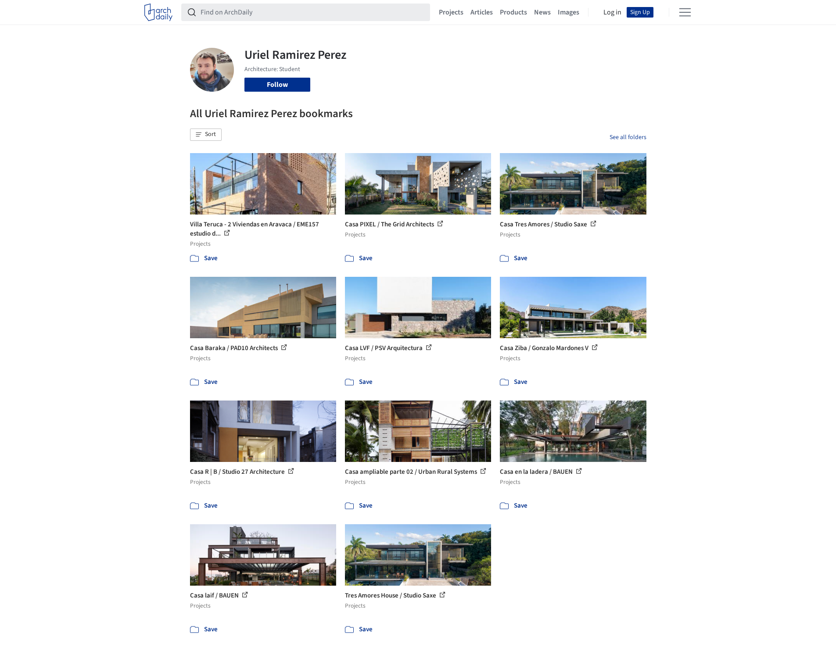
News (542, 12)
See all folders (628, 137)
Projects (451, 12)
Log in (612, 12)
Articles (481, 12)
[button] (206, 135)
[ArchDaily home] (158, 12)
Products (513, 12)
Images (568, 12)
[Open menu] (685, 12)
